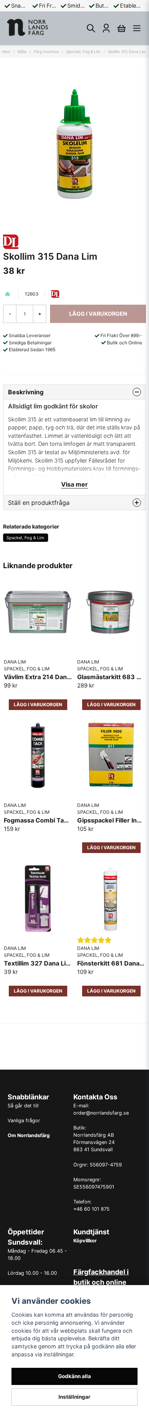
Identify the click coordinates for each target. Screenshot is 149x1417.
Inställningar (74, 1397)
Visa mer (74, 484)
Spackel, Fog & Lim (83, 51)
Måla (22, 51)
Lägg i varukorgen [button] (38, 704)
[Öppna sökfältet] (91, 28)
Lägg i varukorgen (111, 704)
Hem (6, 51)
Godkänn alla (74, 1376)
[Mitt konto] (106, 28)
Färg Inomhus (46, 51)
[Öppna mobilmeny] (136, 28)
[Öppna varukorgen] (121, 28)
